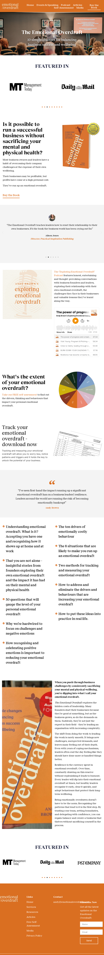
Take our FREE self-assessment (19, 394)
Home (30, 5)
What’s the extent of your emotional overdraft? (23, 382)
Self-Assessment (64, 7)
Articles (77, 5)
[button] (2, 232)
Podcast (65, 5)
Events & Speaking (47, 5)
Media (80, 7)
